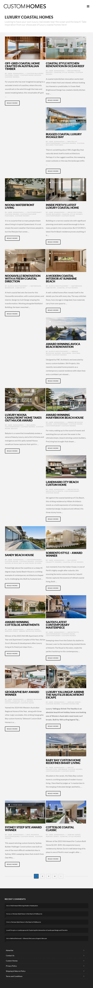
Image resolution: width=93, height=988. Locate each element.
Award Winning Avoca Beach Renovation (63, 345)
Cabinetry (20, 288)
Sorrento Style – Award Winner (64, 554)
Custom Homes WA (70, 704)
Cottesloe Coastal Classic (60, 829)
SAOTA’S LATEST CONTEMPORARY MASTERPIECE (58, 624)
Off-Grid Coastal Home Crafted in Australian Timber (22, 66)
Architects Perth (54, 491)
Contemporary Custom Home (60, 216)
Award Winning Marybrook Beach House (65, 416)
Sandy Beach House (19, 555)
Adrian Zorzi (33, 629)
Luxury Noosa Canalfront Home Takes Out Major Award (23, 417)
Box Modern (33, 835)
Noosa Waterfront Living (19, 206)
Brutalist (72, 141)
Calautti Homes (54, 562)
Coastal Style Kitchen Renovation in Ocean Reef (65, 65)
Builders (66, 353)
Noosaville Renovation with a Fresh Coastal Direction (22, 278)
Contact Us (10, 955)
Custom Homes (12, 77)
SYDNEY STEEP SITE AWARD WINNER (23, 829)
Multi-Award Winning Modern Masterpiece (24, 906)
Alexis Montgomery (18, 286)
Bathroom (36, 286)
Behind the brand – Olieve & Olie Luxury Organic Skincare (28, 938)
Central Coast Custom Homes (63, 354)
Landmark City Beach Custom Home (62, 483)
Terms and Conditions (14, 976)
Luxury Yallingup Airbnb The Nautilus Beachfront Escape (65, 694)
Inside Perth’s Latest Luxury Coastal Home (62, 206)
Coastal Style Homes (64, 72)
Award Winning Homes (30, 631)
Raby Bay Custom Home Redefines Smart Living (63, 761)
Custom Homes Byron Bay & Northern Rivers (24, 562)
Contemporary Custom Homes (61, 143)
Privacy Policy (11, 966)
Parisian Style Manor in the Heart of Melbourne (27, 914)
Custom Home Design (30, 75)
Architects (73, 489)
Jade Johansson (16, 73)
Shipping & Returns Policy (15, 971)
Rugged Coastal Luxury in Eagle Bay (64, 135)
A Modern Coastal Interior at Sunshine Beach (61, 278)
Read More (12, 103)
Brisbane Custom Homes (70, 769)
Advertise (9, 950)
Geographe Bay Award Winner (22, 693)
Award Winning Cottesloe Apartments (22, 623)
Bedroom (9, 288)
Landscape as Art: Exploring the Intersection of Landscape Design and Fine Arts (42, 930)
